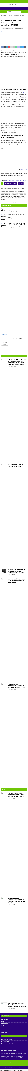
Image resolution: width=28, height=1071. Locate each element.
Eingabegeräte (4, 1023)
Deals (3, 789)
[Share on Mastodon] (18, 47)
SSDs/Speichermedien (6, 1030)
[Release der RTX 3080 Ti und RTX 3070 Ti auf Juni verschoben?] (4, 209)
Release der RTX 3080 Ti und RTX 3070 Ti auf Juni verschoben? (17, 209)
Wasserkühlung (4, 1032)
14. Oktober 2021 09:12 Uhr (15, 219)
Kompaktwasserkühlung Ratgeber (9, 1043)
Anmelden (4, 334)
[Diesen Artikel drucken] (14, 47)
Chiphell (22, 169)
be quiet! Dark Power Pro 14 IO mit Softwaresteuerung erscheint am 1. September (17, 571)
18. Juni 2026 (12, 798)
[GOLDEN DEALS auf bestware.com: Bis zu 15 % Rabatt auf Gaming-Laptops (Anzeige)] (4, 948)
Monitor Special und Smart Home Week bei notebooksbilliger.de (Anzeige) (17, 1004)
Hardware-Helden (19, 28)
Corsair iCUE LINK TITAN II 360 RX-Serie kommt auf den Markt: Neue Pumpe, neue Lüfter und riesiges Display (17, 362)
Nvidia (14, 183)
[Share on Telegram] (21, 47)
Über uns (3, 1060)
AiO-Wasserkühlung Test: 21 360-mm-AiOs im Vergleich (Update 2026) (16, 580)
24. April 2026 (12, 1008)
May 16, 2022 (19, 120)
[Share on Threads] (25, 47)
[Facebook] (14, 1)
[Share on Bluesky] (23, 47)
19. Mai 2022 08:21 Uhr (7, 28)
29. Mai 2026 (12, 904)
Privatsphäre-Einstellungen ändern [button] (14, 1060)
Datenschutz (22, 1062)
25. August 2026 (12, 366)
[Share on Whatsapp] (16, 47)
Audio (2, 1021)
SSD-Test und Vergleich (6, 1046)
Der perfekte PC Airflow (6, 1039)
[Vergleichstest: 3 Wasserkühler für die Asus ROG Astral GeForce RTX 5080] (4, 734)
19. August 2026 (12, 689)
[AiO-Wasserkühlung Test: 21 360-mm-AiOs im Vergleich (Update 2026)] (4, 629)
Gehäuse (3, 1025)
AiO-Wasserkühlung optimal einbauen (9, 1048)
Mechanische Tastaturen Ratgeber (9, 1050)
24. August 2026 (12, 468)
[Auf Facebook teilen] (2, 47)
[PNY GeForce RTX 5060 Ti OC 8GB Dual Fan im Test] (4, 515)
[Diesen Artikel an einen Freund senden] (11, 47)
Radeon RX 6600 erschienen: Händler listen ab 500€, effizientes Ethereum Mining (16, 216)
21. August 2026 (12, 574)
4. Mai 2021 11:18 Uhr (14, 211)
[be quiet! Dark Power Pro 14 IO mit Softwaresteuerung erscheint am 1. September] (4, 571)
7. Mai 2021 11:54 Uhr (14, 227)
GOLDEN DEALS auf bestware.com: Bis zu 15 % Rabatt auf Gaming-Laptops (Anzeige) (16, 900)
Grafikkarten (8, 183)
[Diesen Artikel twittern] (5, 47)
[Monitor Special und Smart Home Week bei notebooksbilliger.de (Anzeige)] (4, 1004)
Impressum (3, 1065)
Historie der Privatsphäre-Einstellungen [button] (9, 1062)
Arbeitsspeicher (4, 1019)
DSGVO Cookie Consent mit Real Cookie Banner (11, 1070)
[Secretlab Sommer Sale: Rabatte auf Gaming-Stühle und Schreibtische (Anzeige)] (4, 843)
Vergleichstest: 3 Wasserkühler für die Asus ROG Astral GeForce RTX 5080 (16, 685)
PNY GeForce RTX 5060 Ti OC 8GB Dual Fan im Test (16, 465)
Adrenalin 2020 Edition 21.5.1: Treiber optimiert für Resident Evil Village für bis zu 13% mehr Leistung (16, 225)
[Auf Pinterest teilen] (9, 47)
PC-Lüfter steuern (5, 1041)
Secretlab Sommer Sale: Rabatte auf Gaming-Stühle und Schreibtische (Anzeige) (16, 794)
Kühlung (3, 1028)
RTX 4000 (20, 183)
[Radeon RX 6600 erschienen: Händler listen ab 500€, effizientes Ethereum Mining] (4, 217)
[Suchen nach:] (14, 11)
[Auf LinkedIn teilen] (7, 47)
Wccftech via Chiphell (20, 180)
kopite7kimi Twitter (10, 180)
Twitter (24, 92)
